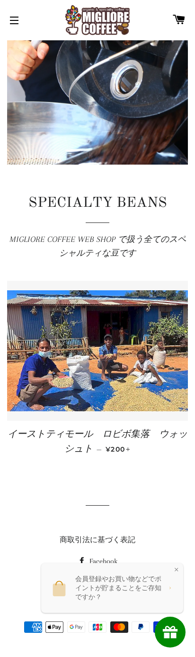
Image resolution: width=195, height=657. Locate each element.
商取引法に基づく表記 (97, 540)
